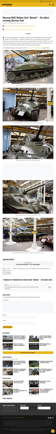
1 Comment (25, 23)
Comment (6, 300)
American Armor (9, 29)
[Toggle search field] (49, 5)
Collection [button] (28, 33)
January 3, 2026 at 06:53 (14, 285)
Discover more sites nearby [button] (27, 352)
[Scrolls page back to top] (53, 431)
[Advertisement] (28, 11)
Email (4, 320)
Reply (49, 287)
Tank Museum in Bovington (34, 48)
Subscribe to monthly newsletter (46, 1)
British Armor (17, 29)
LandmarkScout (7, 4)
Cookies (21, 417)
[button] (48, 418)
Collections (6, 26)
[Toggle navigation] (52, 4)
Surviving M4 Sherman (26, 29)
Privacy (17, 417)
